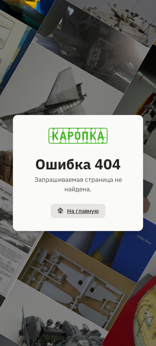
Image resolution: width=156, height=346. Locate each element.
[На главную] (78, 136)
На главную (83, 210)
